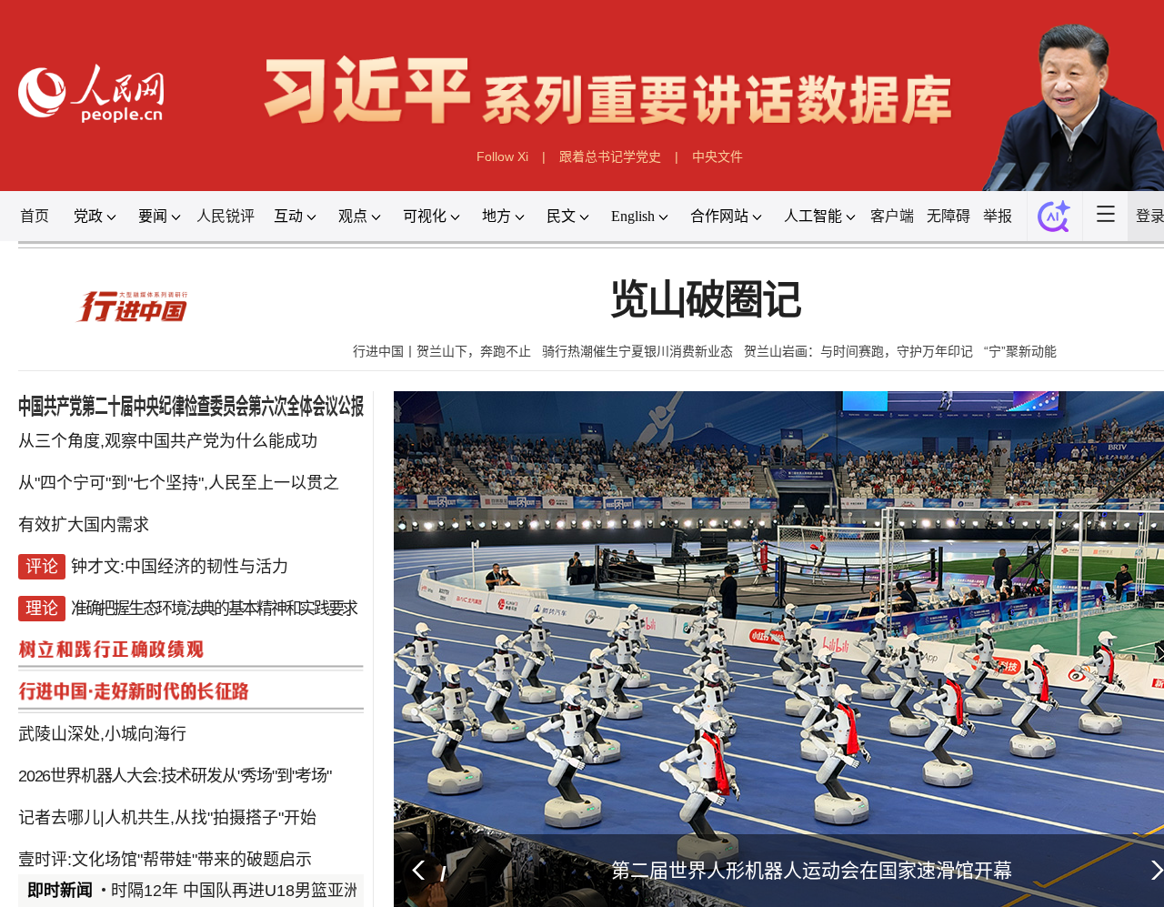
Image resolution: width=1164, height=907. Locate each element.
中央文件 (715, 151)
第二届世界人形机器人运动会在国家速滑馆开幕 (805, 843)
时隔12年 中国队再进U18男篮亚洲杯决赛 (264, 863)
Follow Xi (502, 151)
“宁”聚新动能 (1016, 341)
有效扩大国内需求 (97, 508)
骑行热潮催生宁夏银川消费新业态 (634, 341)
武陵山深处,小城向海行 (115, 711)
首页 (51, 209)
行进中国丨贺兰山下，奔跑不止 (439, 341)
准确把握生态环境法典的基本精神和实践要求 (220, 589)
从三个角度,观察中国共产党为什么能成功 (176, 427)
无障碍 (954, 209)
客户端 (897, 209)
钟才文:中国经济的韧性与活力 (189, 549)
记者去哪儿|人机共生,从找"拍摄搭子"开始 (176, 793)
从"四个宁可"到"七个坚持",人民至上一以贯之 (187, 468)
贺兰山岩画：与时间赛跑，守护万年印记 (854, 341)
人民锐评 (240, 209)
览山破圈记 (701, 291)
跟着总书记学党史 (609, 151)
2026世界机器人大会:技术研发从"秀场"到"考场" (182, 752)
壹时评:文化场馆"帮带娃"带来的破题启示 (174, 833)
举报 (1002, 209)
